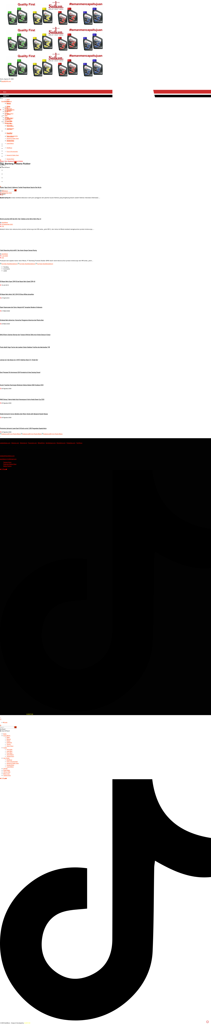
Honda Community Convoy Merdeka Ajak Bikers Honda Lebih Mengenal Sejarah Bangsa (24, 414)
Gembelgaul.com (51, 443)
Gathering (9, 108)
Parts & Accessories (12, 151)
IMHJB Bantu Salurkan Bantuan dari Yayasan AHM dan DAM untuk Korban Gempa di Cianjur (25, 335)
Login (5, 722)
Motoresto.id (23, 443)
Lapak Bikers (10, 143)
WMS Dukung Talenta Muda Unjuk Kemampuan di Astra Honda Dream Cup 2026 (22, 399)
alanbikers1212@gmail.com (8, 459)
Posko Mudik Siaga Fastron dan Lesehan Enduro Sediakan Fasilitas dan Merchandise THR (25, 347)
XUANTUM (29, 714)
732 (2, 226)
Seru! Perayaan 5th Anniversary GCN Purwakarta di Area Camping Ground (20, 372)
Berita (4, 92)
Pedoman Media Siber (9, 464)
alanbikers (5, 191)
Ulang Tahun (10, 113)
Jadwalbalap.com (5, 443)
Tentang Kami (10, 128)
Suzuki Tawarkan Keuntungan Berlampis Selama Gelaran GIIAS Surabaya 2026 (21, 385)
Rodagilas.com (71, 443)
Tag (6, 161)
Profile (5, 748)
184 (2, 258)
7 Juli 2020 (4, 256)
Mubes (8, 106)
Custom (7, 113)
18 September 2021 (7, 224)
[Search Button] (15, 190)
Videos (7, 117)
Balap (6, 112)
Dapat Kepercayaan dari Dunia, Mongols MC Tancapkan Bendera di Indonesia (21, 307)
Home (2, 161)
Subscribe (7, 119)
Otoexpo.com (15, 443)
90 (2, 195)
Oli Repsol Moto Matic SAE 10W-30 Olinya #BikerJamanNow (17, 294)
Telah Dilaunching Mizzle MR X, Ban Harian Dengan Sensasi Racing (18, 250)
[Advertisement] (105, 147)
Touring (9, 111)
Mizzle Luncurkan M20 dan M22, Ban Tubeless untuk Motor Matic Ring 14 (20, 219)
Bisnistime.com (61, 443)
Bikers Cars (6, 153)
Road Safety (6, 148)
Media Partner (7, 466)
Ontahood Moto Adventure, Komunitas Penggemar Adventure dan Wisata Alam (22, 320)
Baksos (9, 739)
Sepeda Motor (10, 159)
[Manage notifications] (207, 1021)
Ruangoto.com (32, 443)
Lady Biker (9, 751)
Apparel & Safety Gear (13, 155)
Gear (6, 115)
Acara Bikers (6, 95)
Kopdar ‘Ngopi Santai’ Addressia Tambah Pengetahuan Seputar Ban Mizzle (20, 187)
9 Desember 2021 (6, 193)
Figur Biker (9, 753)
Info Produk (6, 144)
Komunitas (9, 749)
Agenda (5, 146)
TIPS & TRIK (6, 151)
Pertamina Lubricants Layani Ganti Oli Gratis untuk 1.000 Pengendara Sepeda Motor (23, 428)
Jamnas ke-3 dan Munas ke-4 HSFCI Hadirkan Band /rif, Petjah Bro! (19, 360)
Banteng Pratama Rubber (15, 161)
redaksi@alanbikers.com (7, 456)
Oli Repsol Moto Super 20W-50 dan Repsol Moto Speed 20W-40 (17, 282)
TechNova (79, 443)
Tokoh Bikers (10, 126)
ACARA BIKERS (9, 110)
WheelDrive (41, 443)
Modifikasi (9, 148)
